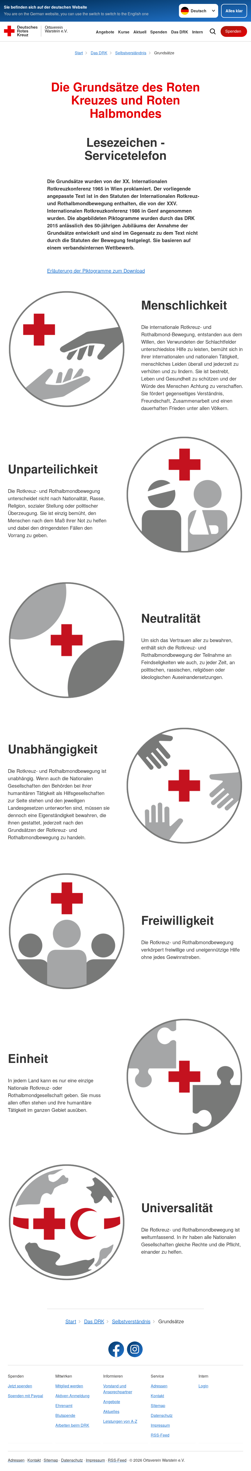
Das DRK (179, 32)
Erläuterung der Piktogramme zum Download (96, 270)
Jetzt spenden (20, 1386)
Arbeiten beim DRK (72, 1425)
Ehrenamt (63, 1405)
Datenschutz (162, 1415)
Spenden (158, 32)
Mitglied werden (69, 1386)
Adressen (159, 1386)
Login (203, 1386)
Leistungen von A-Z (120, 1421)
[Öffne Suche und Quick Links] (213, 31)
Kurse (123, 32)
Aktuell (139, 32)
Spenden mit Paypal (25, 1395)
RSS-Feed (160, 1435)
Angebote (105, 32)
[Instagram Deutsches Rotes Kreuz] (135, 1349)
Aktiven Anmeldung (72, 1395)
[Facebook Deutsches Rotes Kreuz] (116, 1349)
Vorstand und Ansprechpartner (117, 1389)
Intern (197, 32)
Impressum (160, 1425)
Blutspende (65, 1415)
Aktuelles (111, 1411)
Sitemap (158, 1405)
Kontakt (157, 1395)
